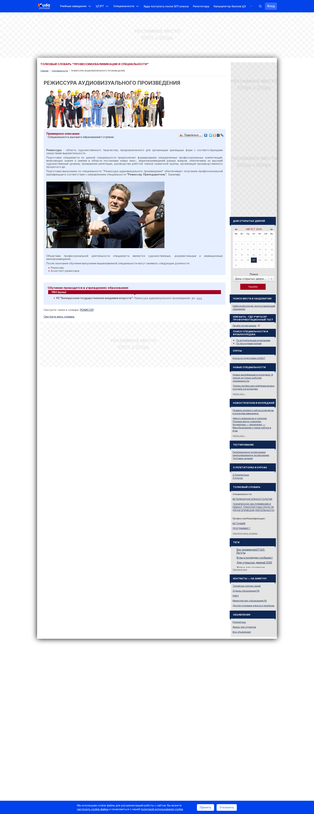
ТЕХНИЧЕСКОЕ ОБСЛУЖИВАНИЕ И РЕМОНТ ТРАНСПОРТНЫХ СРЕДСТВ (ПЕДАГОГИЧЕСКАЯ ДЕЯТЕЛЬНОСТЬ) (254, 507)
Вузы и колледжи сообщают (255, 557)
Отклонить (227, 807)
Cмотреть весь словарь (59, 316)
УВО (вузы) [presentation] (58, 292)
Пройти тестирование (244, 325)
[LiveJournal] (222, 134)
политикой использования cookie (162, 809)
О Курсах (238, 478)
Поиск (254, 274)
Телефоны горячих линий (247, 586)
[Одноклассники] (214, 134)
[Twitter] (211, 134)
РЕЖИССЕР (87, 309)
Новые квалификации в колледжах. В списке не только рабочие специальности (253, 377)
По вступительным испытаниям (253, 340)
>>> (199, 298)
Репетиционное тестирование (249, 452)
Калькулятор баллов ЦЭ (230, 6)
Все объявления (242, 632)
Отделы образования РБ (246, 591)
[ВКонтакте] (206, 134)
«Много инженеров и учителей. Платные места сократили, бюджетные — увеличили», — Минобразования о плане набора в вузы (252, 424)
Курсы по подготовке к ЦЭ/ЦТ (249, 358)
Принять (205, 807)
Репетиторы (201, 6)
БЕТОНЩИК (239, 523)
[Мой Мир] (218, 134)
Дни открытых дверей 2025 (254, 562)
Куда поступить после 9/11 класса (166, 6)
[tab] (134, 292)
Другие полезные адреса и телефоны (253, 605)
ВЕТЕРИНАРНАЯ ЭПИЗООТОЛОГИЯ (252, 499)
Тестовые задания (243, 458)
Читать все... (239, 394)
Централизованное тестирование (251, 455)
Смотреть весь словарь (245, 533)
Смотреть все (240, 569)
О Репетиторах (241, 475)
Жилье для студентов (251, 567)
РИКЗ (236, 595)
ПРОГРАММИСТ (241, 528)
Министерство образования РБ (250, 600)
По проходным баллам (248, 343)
